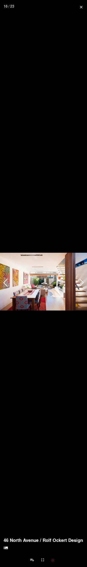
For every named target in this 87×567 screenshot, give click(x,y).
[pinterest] (53, 560)
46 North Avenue (21, 540)
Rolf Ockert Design (63, 540)
